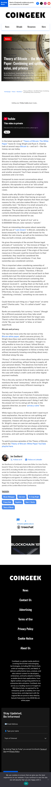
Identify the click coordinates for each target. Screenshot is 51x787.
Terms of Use (25, 619)
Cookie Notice (25, 638)
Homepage (7, 91)
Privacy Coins (7, 502)
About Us (25, 648)
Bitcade (19, 26)
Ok (26, 783)
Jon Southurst (10, 73)
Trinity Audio (24, 103)
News (7, 26)
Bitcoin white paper (10, 336)
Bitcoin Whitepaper (9, 496)
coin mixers (21, 230)
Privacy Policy (25, 629)
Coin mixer (22, 496)
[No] (48, 779)
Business (7, 39)
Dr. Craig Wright (34, 496)
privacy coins (33, 405)
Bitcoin (23, 146)
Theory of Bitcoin (8, 507)
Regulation (18, 502)
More (44, 26)
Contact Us (25, 600)
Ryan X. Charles (30, 502)
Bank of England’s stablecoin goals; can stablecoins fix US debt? (21, 3)
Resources (32, 26)
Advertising (25, 610)
